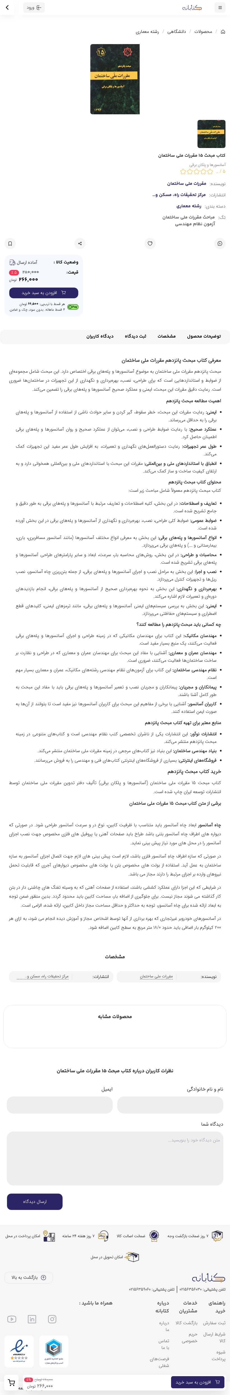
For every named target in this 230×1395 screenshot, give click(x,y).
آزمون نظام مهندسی (195, 224)
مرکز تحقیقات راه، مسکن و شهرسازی (180, 195)
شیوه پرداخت (219, 1355)
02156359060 (140, 1289)
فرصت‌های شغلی (159, 1362)
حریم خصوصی (189, 1337)
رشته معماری (147, 31)
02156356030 (191, 1289)
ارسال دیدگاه (35, 1201)
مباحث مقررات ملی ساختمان (188, 217)
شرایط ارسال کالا (214, 1337)
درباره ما (164, 1326)
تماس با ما (163, 1344)
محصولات (203, 31)
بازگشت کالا (186, 1322)
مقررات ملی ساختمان (186, 184)
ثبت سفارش (214, 1322)
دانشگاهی (176, 31)
